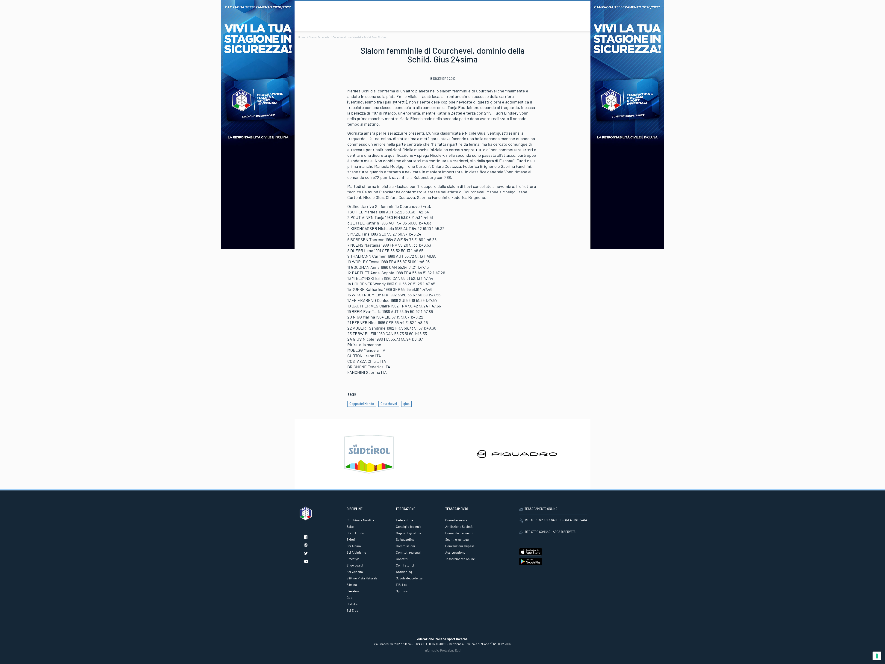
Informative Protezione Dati (442, 650)
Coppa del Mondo (361, 404)
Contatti (402, 559)
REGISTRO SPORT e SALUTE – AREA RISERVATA (556, 520)
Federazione (404, 520)
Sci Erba (352, 610)
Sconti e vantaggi (457, 539)
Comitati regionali (408, 552)
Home (301, 37)
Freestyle (353, 559)
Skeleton (353, 591)
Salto (350, 526)
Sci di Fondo (355, 533)
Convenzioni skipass (460, 546)
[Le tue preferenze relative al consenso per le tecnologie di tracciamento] (877, 656)
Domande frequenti (459, 533)
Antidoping (404, 572)
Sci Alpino (354, 546)
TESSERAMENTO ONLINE (541, 509)
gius (406, 404)
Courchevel (389, 404)
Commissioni (405, 546)
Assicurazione (455, 552)
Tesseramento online (460, 559)
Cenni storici (405, 565)
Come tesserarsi (456, 520)
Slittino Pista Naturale (362, 578)
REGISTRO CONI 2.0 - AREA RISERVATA (550, 532)
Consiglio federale (408, 526)
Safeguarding (405, 539)
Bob (349, 597)
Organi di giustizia (408, 533)
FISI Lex (401, 585)
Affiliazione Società (458, 526)
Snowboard (355, 565)
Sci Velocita (355, 572)
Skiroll (351, 539)
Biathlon (353, 604)
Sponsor (402, 591)
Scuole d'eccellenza (409, 578)
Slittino (352, 585)
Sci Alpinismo (356, 552)
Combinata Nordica (360, 520)
